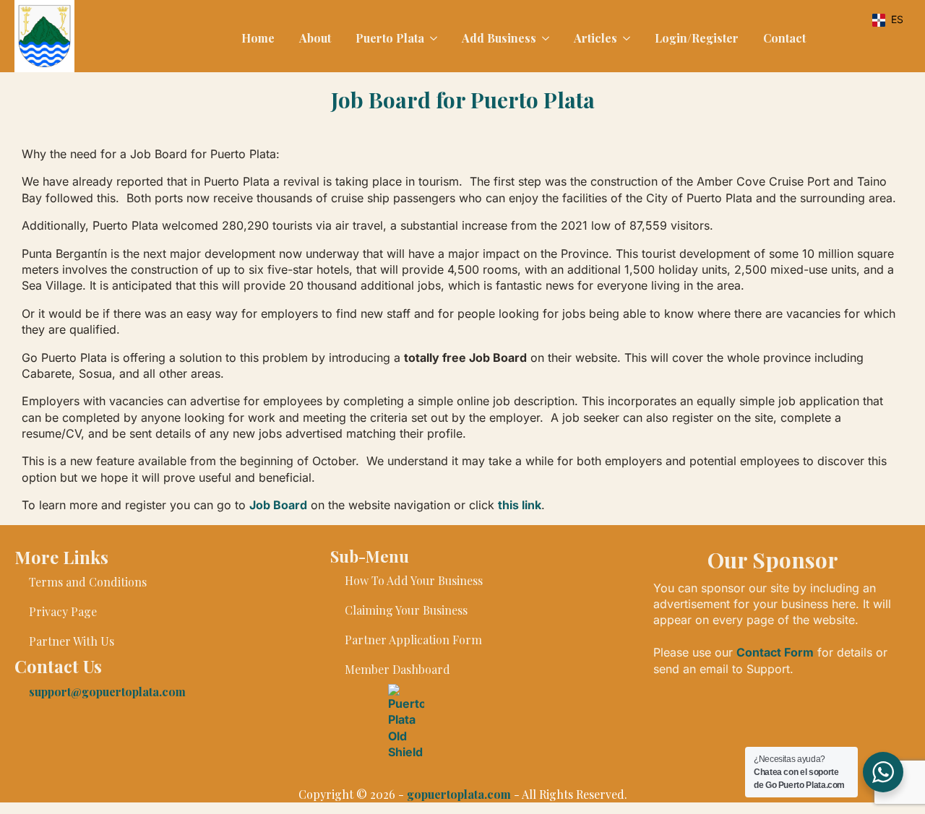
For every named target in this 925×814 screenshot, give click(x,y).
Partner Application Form (413, 639)
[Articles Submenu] (625, 38)
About (315, 38)
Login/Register (697, 38)
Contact (784, 38)
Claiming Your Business (406, 610)
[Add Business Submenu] (544, 38)
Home (258, 38)
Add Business (499, 38)
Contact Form (775, 652)
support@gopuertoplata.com (107, 691)
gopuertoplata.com (459, 794)
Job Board (278, 505)
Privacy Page (63, 611)
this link (519, 505)
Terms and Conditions (88, 581)
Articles (595, 38)
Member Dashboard (397, 669)
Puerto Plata (390, 38)
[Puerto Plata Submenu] (432, 38)
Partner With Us (71, 641)
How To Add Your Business (414, 580)
